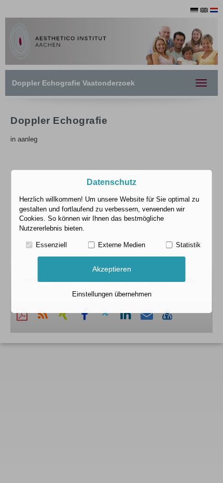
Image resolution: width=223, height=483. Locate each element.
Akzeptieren (111, 269)
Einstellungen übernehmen (111, 294)
